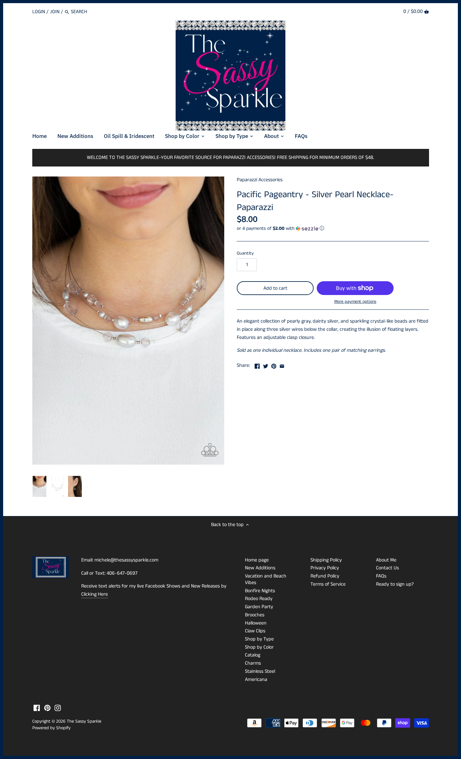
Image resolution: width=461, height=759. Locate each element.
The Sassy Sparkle (84, 721)
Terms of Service (328, 584)
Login (38, 11)
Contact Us (387, 568)
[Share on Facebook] (257, 364)
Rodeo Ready (259, 598)
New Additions (260, 568)
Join (55, 11)
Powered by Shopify (51, 728)
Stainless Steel (260, 671)
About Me (386, 560)
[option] (39, 487)
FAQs (381, 576)
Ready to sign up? (395, 584)
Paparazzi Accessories (260, 179)
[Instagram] (58, 707)
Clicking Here (94, 594)
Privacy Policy (324, 568)
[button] (333, 228)
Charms (253, 663)
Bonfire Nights (260, 590)
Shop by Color (259, 647)
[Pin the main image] (273, 364)
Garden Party (259, 606)
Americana (256, 679)
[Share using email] (281, 364)
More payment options (355, 301)
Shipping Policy (326, 560)
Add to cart (275, 288)
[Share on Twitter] (265, 364)
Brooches (254, 615)
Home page (257, 560)
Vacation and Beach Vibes (265, 579)
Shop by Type (259, 639)
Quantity (245, 253)
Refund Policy (324, 576)
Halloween (256, 623)
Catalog (252, 655)
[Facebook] (37, 707)
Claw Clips (255, 631)
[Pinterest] (47, 707)
